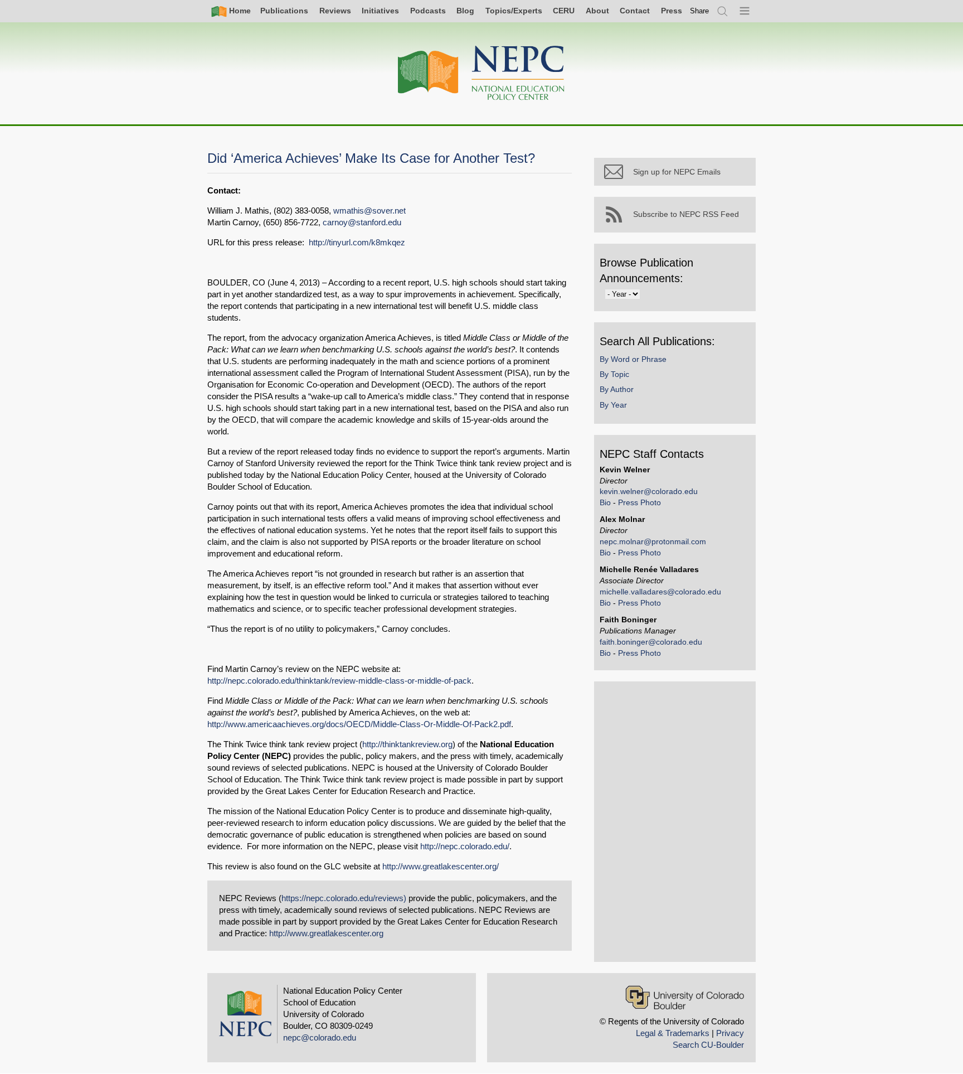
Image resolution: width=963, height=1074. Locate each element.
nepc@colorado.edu (319, 1037)
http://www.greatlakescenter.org (326, 933)
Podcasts (428, 10)
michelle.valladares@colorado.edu (660, 591)
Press (671, 10)
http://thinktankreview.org (407, 744)
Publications (284, 10)
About (597, 10)
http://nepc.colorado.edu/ (464, 846)
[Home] (481, 73)
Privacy (730, 1033)
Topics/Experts (513, 10)
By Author (617, 389)
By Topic (614, 374)
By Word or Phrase (633, 359)
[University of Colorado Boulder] (684, 997)
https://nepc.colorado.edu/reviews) (343, 898)
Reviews (335, 10)
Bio (605, 502)
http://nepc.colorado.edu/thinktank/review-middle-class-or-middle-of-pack (339, 680)
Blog (465, 10)
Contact (635, 10)
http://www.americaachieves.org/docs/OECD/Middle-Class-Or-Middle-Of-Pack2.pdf (359, 724)
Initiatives (380, 10)
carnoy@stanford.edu (362, 222)
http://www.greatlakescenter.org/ (440, 866)
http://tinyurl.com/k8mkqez (357, 242)
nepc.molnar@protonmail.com (653, 541)
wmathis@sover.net (369, 210)
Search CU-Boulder (708, 1044)
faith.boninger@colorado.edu (651, 641)
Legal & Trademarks (672, 1033)
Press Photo (639, 502)
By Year (613, 404)
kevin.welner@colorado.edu (649, 491)
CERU (564, 10)
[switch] (699, 11)
